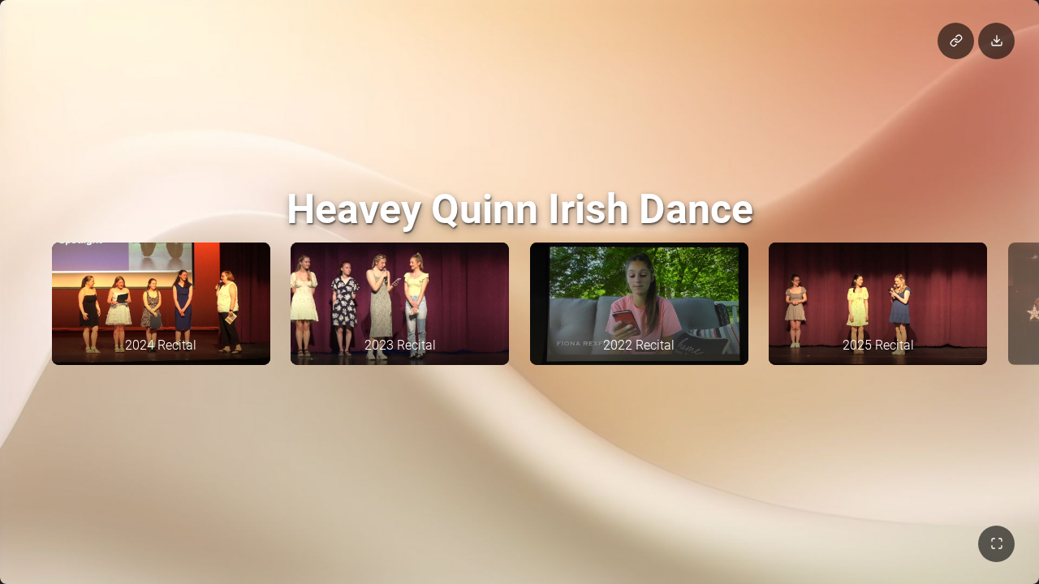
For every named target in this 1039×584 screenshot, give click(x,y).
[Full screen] (996, 544)
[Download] (996, 41)
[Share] (956, 41)
